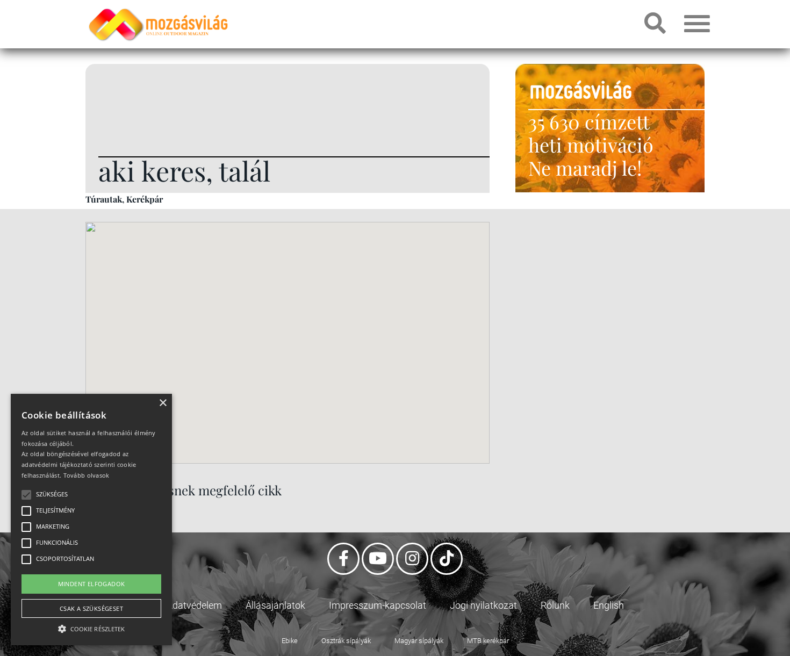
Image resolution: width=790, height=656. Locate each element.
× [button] (163, 403)
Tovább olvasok (86, 475)
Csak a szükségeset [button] (91, 608)
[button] (91, 627)
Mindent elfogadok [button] (91, 584)
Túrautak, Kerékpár (124, 199)
